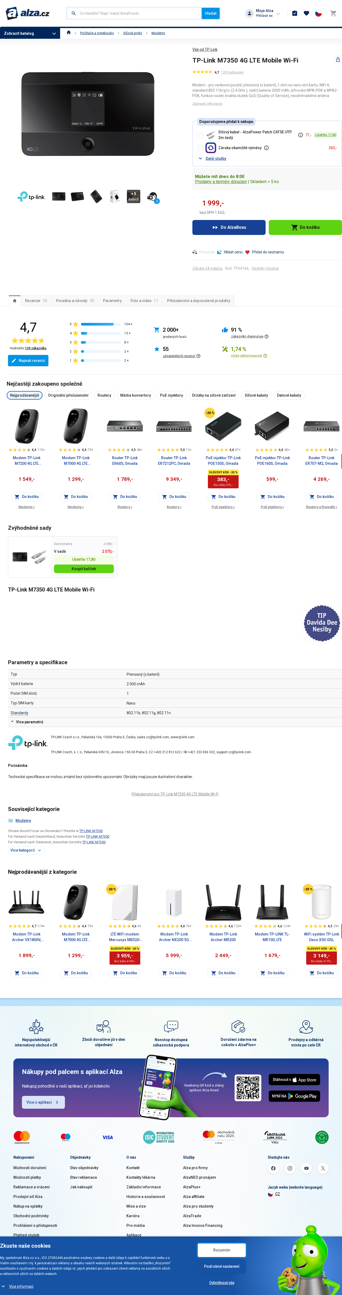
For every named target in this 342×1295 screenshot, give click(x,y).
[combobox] (134, 13)
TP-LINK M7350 (91, 831)
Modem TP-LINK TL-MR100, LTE (272, 937)
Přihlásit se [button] (264, 16)
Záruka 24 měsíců (207, 268)
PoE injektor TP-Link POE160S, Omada (272, 461)
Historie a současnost (145, 1197)
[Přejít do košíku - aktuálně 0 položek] (333, 13)
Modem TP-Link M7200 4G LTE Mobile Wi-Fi (26, 461)
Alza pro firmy (195, 1168)
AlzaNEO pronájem (199, 1177)
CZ (277, 1194)
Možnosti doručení (29, 1168)
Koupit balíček (84, 569)
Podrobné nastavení (221, 1266)
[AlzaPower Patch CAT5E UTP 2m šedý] (39, 557)
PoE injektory (223, 507)
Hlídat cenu (233, 252)
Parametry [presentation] (112, 301)
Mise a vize (136, 1206)
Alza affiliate (193, 1197)
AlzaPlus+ (192, 1187)
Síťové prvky (132, 33)
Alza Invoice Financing (203, 1225)
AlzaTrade (192, 1216)
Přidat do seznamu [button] (268, 252)
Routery (125, 507)
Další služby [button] (216, 158)
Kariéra (132, 1216)
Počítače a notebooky (97, 33)
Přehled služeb (26, 1235)
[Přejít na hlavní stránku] (28, 13)
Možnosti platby (27, 1177)
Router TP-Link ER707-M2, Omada (321, 461)
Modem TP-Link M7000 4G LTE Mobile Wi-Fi (76, 461)
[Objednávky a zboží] (295, 13)
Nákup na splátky (27, 1206)
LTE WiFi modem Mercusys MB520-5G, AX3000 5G (125, 937)
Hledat (210, 13)
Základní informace (143, 1187)
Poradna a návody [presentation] (75, 301)
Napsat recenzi (32, 360)
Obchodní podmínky (31, 1216)
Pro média (135, 1225)
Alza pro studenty (198, 1206)
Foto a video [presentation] (144, 301)
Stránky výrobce (265, 268)
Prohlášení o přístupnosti (35, 1225)
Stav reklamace (83, 1177)
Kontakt (132, 1168)
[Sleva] (209, 413)
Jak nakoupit (81, 1187)
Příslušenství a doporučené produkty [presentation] (198, 301)
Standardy (19, 713)
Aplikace (133, 1235)
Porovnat (207, 252)
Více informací (21, 1286)
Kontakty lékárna (140, 1177)
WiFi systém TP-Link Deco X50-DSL (321, 937)
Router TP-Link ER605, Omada (125, 461)
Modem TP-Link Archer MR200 (223, 937)
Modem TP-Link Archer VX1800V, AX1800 (26, 937)
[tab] (14, 300)
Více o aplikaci (39, 1102)
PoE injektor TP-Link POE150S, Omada (223, 461)
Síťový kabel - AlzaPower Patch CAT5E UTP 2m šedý (255, 135)
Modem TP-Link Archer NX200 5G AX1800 (174, 937)
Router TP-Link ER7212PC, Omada (174, 461)
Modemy (158, 33)
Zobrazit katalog (19, 33)
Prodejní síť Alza (27, 1197)
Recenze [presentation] (36, 301)
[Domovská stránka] (69, 33)
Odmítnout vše (221, 1283)
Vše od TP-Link (204, 49)
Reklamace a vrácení (31, 1187)
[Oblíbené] (306, 13)
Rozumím (221, 1250)
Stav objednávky (84, 1168)
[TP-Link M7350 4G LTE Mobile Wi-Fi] (20, 557)
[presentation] (14, 300)
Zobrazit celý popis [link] (207, 104)
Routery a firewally (321, 507)
